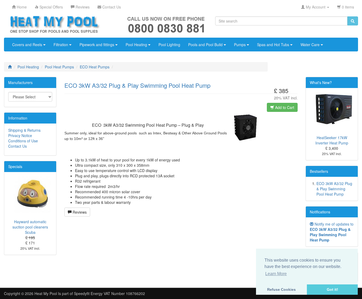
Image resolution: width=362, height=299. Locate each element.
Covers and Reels (27, 44)
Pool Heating (137, 44)
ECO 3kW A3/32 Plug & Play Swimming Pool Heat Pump (334, 189)
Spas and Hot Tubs (273, 44)
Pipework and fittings (97, 44)
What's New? (321, 82)
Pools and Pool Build (206, 44)
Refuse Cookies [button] (281, 289)
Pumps (240, 44)
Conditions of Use (23, 140)
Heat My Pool (45, 293)
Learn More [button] (276, 273)
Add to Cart (284, 107)
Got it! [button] (332, 289)
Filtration (61, 44)
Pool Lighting (169, 44)
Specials (15, 166)
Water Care (311, 44)
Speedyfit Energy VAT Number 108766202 (109, 293)
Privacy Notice (20, 135)
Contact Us (17, 146)
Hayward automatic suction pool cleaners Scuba (30, 227)
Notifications (320, 211)
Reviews (79, 212)
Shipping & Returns (24, 130)
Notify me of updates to (332, 232)
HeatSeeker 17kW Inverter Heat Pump (331, 140)
